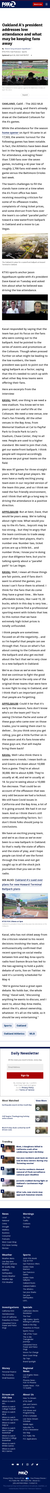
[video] (41, 1107)
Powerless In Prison (10, 1320)
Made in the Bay (30, 1324)
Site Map (26, 1432)
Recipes (26, 1226)
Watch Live (38, 4)
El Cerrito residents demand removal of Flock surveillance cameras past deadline (30, 1172)
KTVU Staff (27, 1401)
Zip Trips (26, 1217)
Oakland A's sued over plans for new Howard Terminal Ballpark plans (22, 884)
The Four (27, 1316)
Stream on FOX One (8, 1396)
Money (6, 1368)
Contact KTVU (29, 1407)
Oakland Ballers (29, 1286)
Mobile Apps (28, 1424)
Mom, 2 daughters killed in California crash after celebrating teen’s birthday (29, 1149)
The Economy (8, 1375)
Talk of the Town (30, 1334)
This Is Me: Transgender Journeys (28, 1339)
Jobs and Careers (30, 1404)
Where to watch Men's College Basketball (8, 1430)
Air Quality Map (8, 1267)
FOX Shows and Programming (29, 1411)
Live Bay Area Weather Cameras (9, 1262)
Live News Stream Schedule (30, 1420)
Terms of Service (26, 1090)
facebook (23, 1464)
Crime (4, 1223)
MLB (32, 1033)
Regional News (28, 1370)
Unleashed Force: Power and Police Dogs (9, 1325)
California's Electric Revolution (30, 1312)
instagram (27, 1464)
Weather (7, 1254)
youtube (18, 1464)
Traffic (25, 1220)
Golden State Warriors (28, 1268)
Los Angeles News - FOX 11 (31, 1376)
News (5, 1213)
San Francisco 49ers (31, 1264)
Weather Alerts (8, 1258)
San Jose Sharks (29, 1292)
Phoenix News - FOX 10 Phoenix (29, 1381)
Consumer (6, 1236)
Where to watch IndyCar (8, 1423)
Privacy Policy (28, 1087)
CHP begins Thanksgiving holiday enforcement (15, 1117)
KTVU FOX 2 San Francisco (11, 52)
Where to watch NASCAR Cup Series (10, 1418)
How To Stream (29, 1398)
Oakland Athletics (14, 1033)
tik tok (32, 1464)
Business (5, 1233)
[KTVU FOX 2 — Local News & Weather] (9, 4)
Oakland (21, 1025)
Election (5, 1248)
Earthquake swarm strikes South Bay (17, 1105)
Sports (24, 52)
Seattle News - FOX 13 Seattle (31, 1386)
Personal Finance (9, 1372)
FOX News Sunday (9, 1245)
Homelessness (8, 1314)
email (13, 1464)
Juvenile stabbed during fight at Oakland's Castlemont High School (32, 1183)
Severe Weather (8, 1276)
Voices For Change (30, 1352)
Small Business (8, 1378)
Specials (27, 1307)
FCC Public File (29, 1436)
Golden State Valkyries (28, 1278)
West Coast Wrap (9, 1242)
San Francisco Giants (28, 1273)
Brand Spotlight (29, 1361)
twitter (37, 1464)
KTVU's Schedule (30, 1416)
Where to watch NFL (8, 1402)
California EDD (8, 1311)
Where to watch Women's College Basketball (9, 1438)
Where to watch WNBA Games (8, 1444)
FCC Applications (30, 1439)
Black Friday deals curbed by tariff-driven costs (16, 1129)
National (5, 1220)
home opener (10, 132)
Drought (5, 1226)
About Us (28, 1394)
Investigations (10, 1307)
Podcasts (6, 1239)
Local (4, 1217)
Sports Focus (28, 1331)
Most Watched (10, 1100)
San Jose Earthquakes (28, 1296)
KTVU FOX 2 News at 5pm (12, 921)
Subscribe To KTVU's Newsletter (30, 1428)
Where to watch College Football (9, 1407)
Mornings (28, 1213)
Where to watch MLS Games (8, 1450)
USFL (25, 1300)
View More (41, 1100)
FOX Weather (7, 1282)
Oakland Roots (29, 1283)
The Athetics (28, 1289)
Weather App (7, 1279)
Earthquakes (7, 1273)
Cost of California (9, 1317)
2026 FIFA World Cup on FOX (30, 1259)
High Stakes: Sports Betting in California (31, 1320)
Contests (26, 1223)
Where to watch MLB (8, 1413)
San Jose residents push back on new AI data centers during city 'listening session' (32, 1161)
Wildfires (5, 1229)
